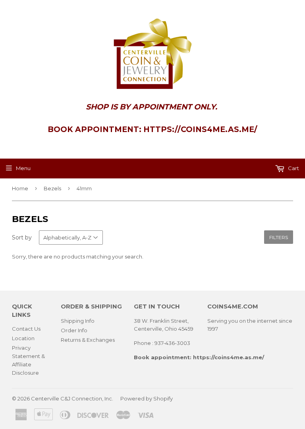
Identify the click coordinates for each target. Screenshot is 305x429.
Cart (293, 168)
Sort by (22, 237)
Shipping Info (78, 321)
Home (20, 188)
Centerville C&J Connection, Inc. (72, 398)
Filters (278, 237)
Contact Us (26, 329)
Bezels (52, 188)
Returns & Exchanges (88, 340)
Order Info (74, 330)
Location (23, 338)
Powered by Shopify (146, 398)
